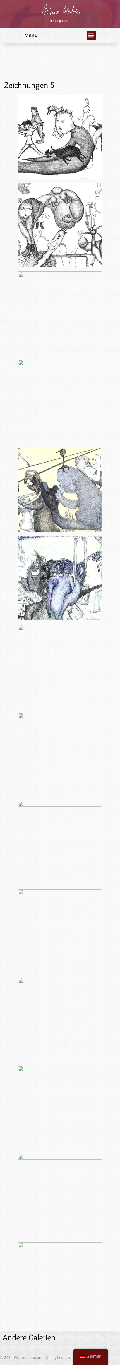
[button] (91, 35)
